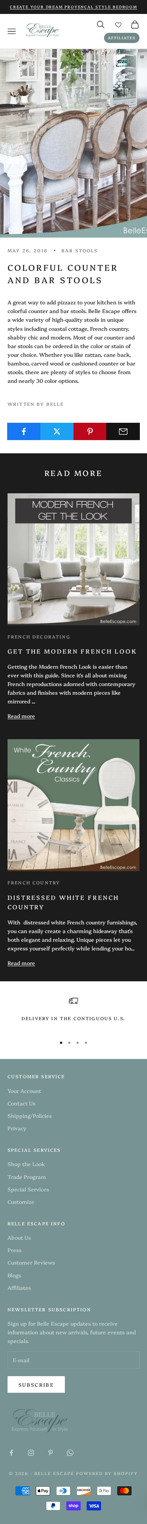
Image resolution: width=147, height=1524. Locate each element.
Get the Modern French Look (72, 651)
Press (14, 1250)
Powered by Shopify (107, 1473)
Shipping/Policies (30, 1115)
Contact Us (21, 1103)
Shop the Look (26, 1164)
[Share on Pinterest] (90, 431)
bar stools (79, 250)
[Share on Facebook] (24, 431)
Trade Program (27, 1176)
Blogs (14, 1275)
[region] (73, 1013)
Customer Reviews (31, 1262)
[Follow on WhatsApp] (70, 1452)
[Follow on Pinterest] (50, 1452)
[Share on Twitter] (57, 431)
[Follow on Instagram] (31, 1452)
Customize (21, 1201)
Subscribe (36, 1384)
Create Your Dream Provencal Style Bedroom (73, 6)
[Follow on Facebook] (11, 1452)
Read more (21, 716)
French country (34, 882)
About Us (19, 1237)
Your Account (24, 1090)
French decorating (39, 636)
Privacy (17, 1128)
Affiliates (122, 37)
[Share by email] (123, 431)
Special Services (28, 1189)
